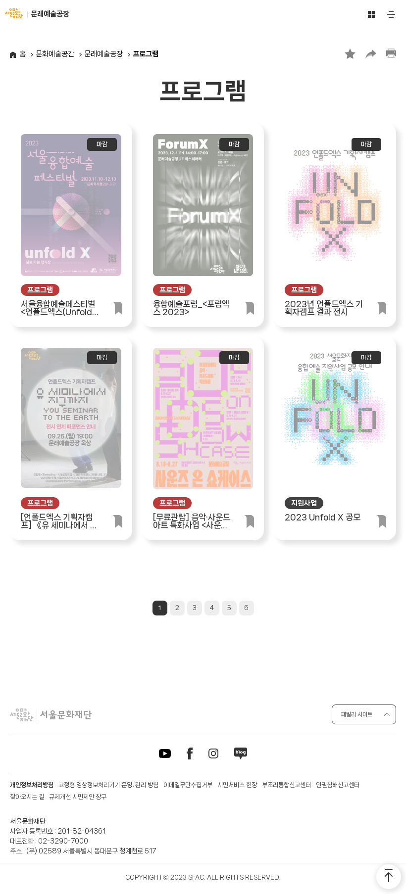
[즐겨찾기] (350, 53)
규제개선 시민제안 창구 (77, 797)
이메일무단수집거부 (187, 785)
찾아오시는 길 (27, 797)
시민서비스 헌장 (237, 785)
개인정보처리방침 (31, 785)
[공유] (370, 53)
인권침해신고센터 (337, 785)
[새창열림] (165, 755)
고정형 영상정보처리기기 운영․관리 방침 (108, 785)
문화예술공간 (55, 54)
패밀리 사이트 (356, 714)
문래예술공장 (103, 54)
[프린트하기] (391, 53)
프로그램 (145, 54)
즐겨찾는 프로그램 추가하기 (117, 305)
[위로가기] (388, 876)
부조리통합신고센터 (286, 785)
